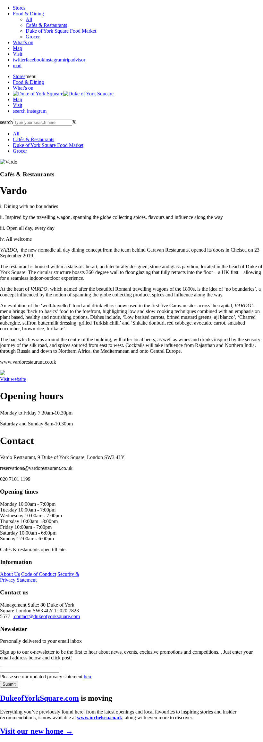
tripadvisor (74, 59)
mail (17, 65)
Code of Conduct (38, 574)
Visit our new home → (36, 731)
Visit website (13, 379)
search (19, 111)
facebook (35, 59)
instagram (54, 59)
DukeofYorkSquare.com (39, 698)
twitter (19, 59)
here (88, 676)
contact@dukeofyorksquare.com (46, 616)
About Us (10, 574)
